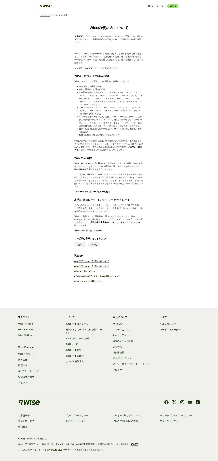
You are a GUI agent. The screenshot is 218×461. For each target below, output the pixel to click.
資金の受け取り (26, 376)
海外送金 (22, 359)
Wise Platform (25, 335)
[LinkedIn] (198, 402)
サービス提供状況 (74, 361)
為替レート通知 (73, 350)
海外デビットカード (28, 371)
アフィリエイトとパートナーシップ (131, 364)
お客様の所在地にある (53, 449)
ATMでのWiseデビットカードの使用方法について (97, 276)
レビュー (117, 369)
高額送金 (22, 365)
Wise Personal (25, 323)
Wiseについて (120, 323)
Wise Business (25, 329)
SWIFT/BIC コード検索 (77, 338)
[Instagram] (182, 402)
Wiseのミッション (122, 358)
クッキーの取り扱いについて (127, 415)
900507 (134, 444)
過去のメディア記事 (123, 341)
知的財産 (22, 427)
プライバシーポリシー (76, 415)
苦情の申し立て (26, 421)
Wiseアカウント (26, 353)
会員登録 (172, 6)
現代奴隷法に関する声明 (125, 421)
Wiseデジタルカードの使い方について (91, 266)
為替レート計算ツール (76, 323)
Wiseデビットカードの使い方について (91, 261)
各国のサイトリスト (75, 421)
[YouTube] (190, 402)
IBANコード (71, 344)
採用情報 (117, 346)
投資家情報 (118, 352)
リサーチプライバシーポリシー (176, 415)
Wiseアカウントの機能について (88, 281)
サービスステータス (170, 329)
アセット (22, 382)
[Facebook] (166, 402)
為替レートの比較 (74, 355)
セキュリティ (119, 335)
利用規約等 (24, 415)
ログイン (159, 6)
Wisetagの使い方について (86, 271)
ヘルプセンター (168, 323)
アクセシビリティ (169, 421)
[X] (174, 402)
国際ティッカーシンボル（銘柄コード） (83, 331)
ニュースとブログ (122, 329)
